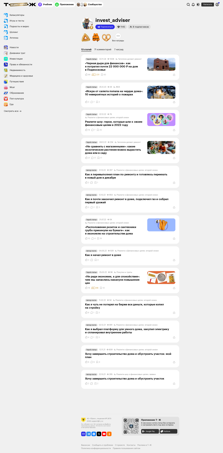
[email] (83, 434)
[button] (91, 27)
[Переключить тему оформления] (198, 4)
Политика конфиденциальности (96, 448)
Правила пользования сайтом (126, 448)
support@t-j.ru (97, 421)
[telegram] (88, 434)
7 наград (118, 49)
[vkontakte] (93, 434)
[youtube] (104, 434)
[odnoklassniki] (109, 434)
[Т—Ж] (20, 5)
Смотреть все (11, 111)
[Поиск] (188, 4)
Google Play (150, 431)
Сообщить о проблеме (102, 445)
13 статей (86, 49)
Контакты (131, 445)
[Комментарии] (92, 182)
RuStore (167, 431)
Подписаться (107, 27)
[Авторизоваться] (217, 4)
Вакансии (85, 445)
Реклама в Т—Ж (144, 445)
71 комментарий (102, 49)
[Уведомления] (193, 4)
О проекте (120, 445)
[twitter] (99, 434)
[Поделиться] (174, 74)
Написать (207, 4)
